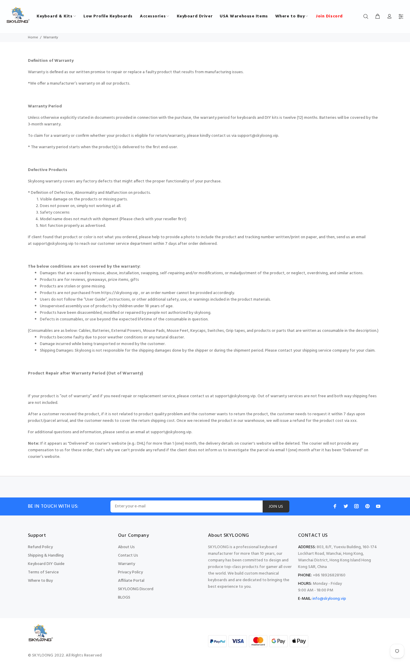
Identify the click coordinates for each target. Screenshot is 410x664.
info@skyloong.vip (329, 598)
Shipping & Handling (46, 555)
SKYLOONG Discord (135, 589)
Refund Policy (40, 547)
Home (33, 38)
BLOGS (124, 597)
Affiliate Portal (131, 580)
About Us (126, 547)
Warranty (126, 563)
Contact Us (128, 555)
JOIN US (276, 506)
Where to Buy (40, 580)
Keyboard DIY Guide (46, 563)
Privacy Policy (130, 572)
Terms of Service (43, 572)
